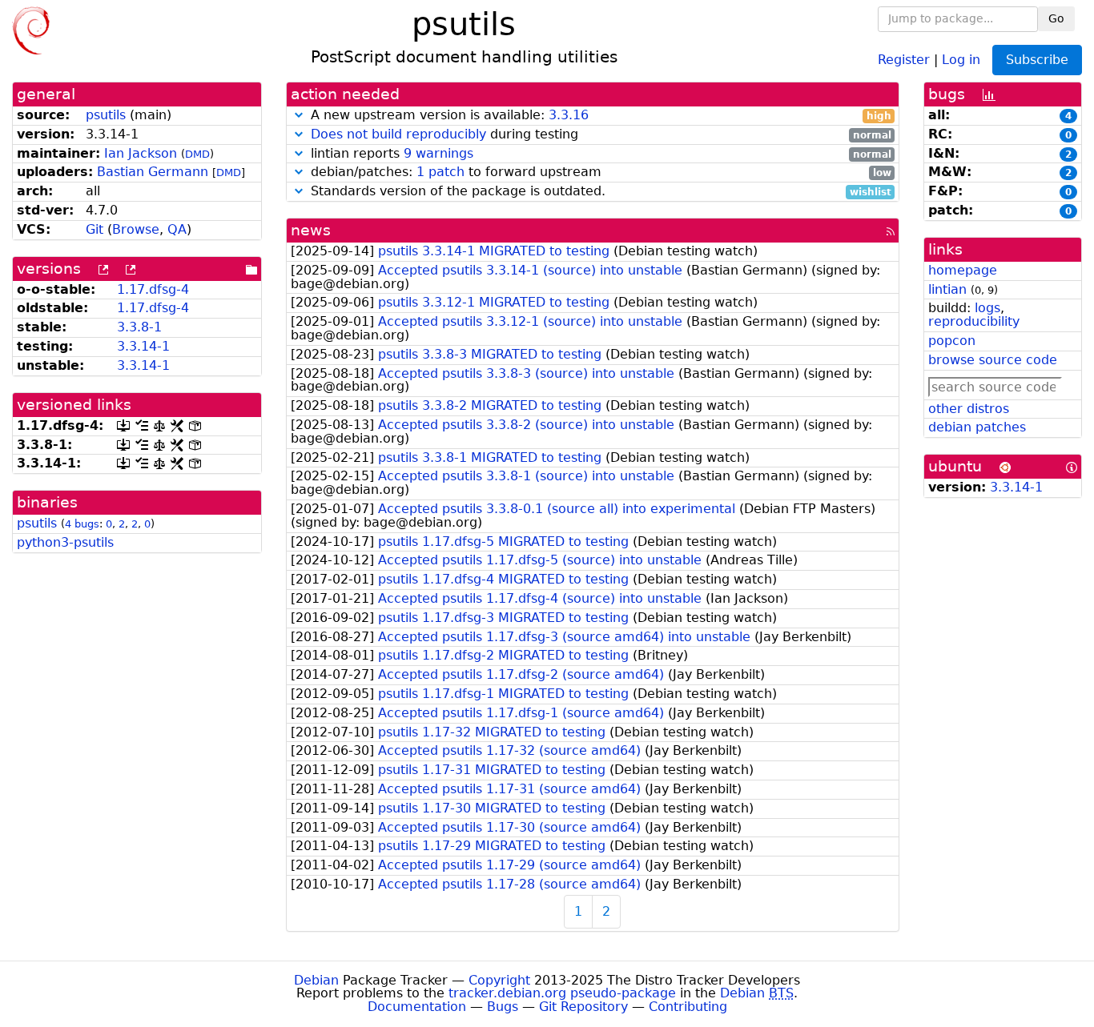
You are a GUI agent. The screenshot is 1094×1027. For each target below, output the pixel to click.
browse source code (992, 359)
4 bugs (82, 524)
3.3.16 (569, 114)
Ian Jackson (140, 153)
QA (177, 229)
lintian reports (599, 154)
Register (904, 58)
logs (987, 307)
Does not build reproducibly (398, 134)
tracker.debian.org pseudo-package (562, 993)
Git (94, 229)
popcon (951, 340)
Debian (316, 980)
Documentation (417, 1006)
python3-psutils (65, 542)
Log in (961, 58)
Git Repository (583, 1006)
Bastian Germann (152, 171)
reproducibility (974, 321)
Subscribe (1037, 59)
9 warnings (438, 153)
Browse (135, 229)
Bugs (502, 1006)
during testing (601, 135)
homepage (962, 270)
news (311, 230)
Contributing (688, 1006)
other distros (968, 408)
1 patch (440, 171)
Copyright (499, 980)
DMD (197, 154)
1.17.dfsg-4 (153, 289)
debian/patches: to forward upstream (599, 172)
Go (1056, 18)
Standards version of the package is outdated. (599, 192)
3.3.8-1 (139, 327)
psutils (106, 114)
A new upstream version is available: (599, 115)
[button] (299, 114)
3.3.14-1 (143, 346)
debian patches (977, 427)
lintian (947, 289)
